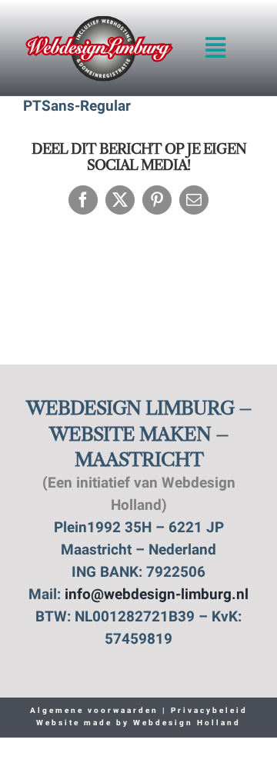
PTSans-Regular (77, 107)
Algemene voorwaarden (94, 711)
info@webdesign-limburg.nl (157, 595)
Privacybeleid (207, 711)
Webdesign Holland (187, 723)
